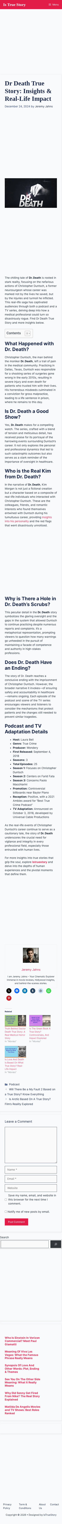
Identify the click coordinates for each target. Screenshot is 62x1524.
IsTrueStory (49, 1514)
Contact (54, 1504)
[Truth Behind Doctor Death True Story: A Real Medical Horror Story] (15, 1021)
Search (4, 1237)
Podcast (14, 1084)
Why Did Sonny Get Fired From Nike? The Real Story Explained (22, 1396)
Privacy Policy (7, 1506)
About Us (42, 1506)
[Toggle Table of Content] (26, 333)
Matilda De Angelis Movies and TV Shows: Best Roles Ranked (22, 1410)
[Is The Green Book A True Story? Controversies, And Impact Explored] (40, 1021)
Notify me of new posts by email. (29, 1211)
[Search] (55, 1244)
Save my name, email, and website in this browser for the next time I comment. (32, 1199)
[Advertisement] (31, 40)
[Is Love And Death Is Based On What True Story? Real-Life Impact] (15, 1052)
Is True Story (14, 4)
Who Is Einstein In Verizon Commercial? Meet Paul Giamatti (22, 1341)
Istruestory (39, 862)
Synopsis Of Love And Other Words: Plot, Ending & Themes (22, 1368)
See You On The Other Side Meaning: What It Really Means (22, 1382)
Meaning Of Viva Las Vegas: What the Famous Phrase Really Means (21, 1355)
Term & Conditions (25, 1506)
